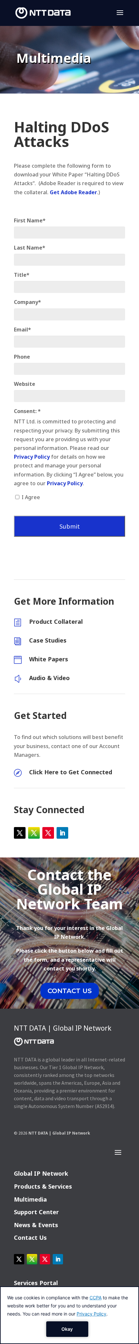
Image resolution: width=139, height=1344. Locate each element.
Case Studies (48, 640)
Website (24, 383)
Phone (22, 356)
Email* (22, 329)
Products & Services (43, 1186)
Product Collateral (56, 621)
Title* (21, 274)
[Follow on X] (20, 833)
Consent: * (27, 411)
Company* (27, 302)
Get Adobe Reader (73, 192)
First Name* (30, 220)
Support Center (36, 1212)
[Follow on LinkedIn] (62, 833)
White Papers (48, 659)
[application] (69, 1315)
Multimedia (30, 1199)
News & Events (36, 1225)
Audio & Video (49, 678)
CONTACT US (70, 991)
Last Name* (29, 247)
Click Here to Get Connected (70, 772)
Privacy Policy (32, 456)
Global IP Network (41, 1173)
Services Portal (36, 1283)
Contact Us (30, 1237)
